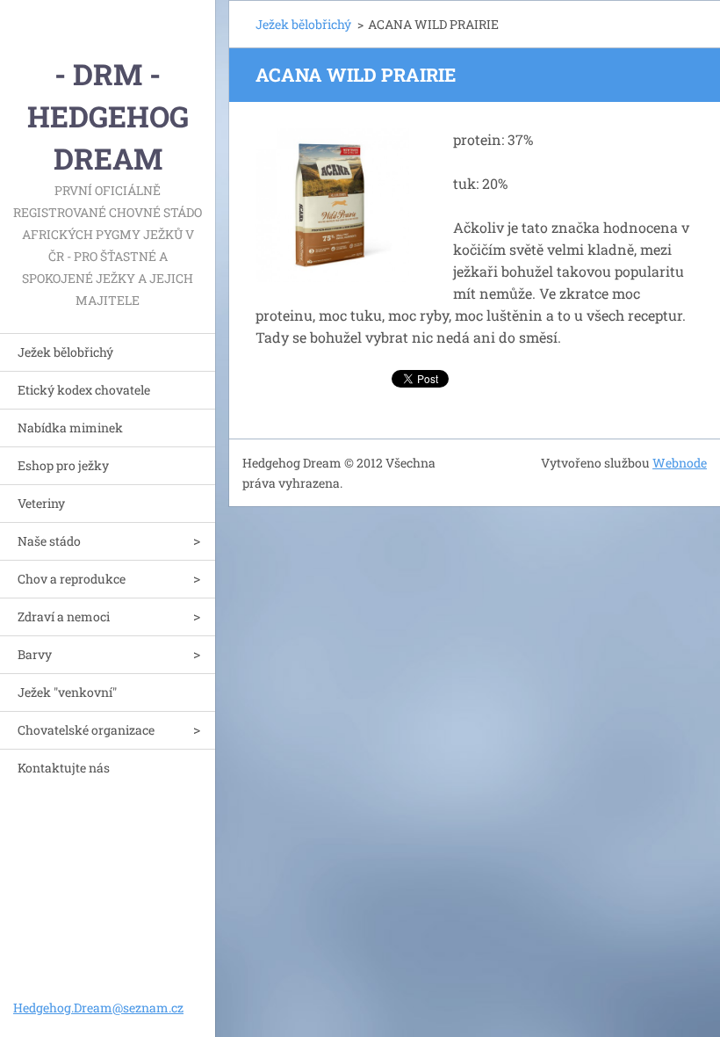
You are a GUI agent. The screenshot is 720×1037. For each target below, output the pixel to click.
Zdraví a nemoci (64, 616)
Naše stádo (49, 541)
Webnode (679, 462)
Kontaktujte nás (64, 767)
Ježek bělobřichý (65, 352)
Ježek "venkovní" (67, 692)
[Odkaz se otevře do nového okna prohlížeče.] (332, 205)
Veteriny (41, 503)
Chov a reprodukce (72, 578)
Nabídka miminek (70, 427)
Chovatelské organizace (86, 730)
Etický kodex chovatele (84, 389)
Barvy (35, 654)
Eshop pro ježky (63, 465)
